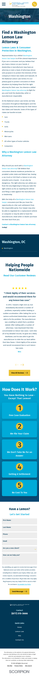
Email (5, 541)
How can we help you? (11, 555)
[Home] (18, 4)
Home (19, 627)
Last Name (7, 527)
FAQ (19, 636)
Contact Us (19, 640)
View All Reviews (17, 373)
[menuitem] (19, 248)
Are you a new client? (11, 548)
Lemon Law (19, 631)
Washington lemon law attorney (14, 90)
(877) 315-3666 (19, 613)
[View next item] (22, 365)
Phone (5, 534)
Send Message (17, 591)
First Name (7, 520)
